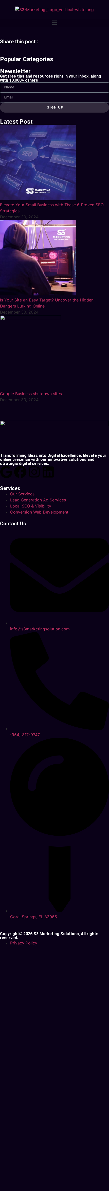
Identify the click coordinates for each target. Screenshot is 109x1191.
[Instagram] (34, 472)
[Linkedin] (48, 472)
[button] (54, 23)
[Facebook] (20, 472)
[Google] (6, 472)
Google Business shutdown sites (31, 393)
